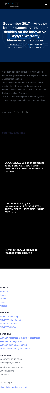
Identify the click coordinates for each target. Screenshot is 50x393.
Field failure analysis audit (12, 341)
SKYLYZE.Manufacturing (11, 320)
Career (3, 295)
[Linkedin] (27, 112)
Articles (3, 306)
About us (4, 291)
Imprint (24, 387)
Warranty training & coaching (13, 345)
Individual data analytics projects (15, 348)
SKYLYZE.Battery (8, 324)
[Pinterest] (22, 112)
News (2, 302)
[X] (18, 112)
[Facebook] (14, 112)
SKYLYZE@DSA (8, 327)
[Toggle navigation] (40, 4)
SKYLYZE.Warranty (9, 316)
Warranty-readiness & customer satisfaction (20, 338)
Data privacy (14, 387)
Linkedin (4, 387)
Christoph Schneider (13, 47)
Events (3, 299)
